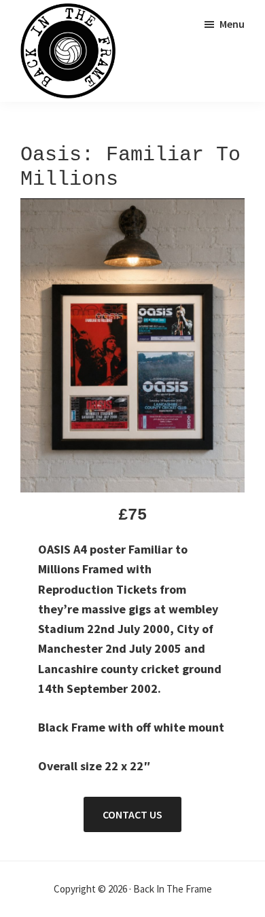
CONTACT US (132, 814)
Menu (232, 24)
